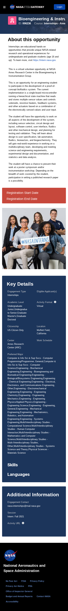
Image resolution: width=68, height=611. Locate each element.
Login (59, 7)
